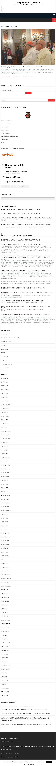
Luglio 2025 (4, 412)
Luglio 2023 (4, 480)
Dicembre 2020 (5, 574)
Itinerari (4, 360)
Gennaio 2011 (5, 692)
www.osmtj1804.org (6, 749)
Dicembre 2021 (5, 533)
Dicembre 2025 (5, 401)
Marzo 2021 (4, 563)
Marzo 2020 (4, 608)
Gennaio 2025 (5, 427)
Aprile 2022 (4, 525)
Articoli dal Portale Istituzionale (16, 235)
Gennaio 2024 (5, 461)
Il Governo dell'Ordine (6, 124)
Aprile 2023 (4, 488)
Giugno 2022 (4, 518)
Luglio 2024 (4, 446)
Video (2, 142)
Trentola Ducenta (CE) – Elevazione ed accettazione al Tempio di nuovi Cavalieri (26, 224)
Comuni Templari (6, 341)
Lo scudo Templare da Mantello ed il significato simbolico (28, 709)
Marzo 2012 (4, 658)
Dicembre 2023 (5, 465)
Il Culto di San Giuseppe (24, 706)
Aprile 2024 (4, 450)
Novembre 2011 (5, 665)
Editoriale (4, 349)
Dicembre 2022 (5, 503)
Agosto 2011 (4, 673)
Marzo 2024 (4, 454)
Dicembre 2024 (5, 431)
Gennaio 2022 (5, 529)
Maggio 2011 (4, 676)
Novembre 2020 (6, 578)
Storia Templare (5, 127)
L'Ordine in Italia (5, 130)
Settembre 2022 (6, 510)
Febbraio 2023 (5, 495)
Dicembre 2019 (5, 620)
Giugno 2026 (4, 386)
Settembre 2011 (5, 669)
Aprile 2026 (4, 393)
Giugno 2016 (4, 646)
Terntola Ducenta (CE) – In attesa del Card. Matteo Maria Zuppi (20, 210)
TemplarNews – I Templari (28, 3)
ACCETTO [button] (49, 762)
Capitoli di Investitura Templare (11, 337)
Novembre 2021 (5, 537)
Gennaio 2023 (5, 499)
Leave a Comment (28, 77)
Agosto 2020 (5, 590)
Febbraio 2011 (5, 688)
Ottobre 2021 (5, 540)
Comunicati (4, 345)
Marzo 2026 (4, 397)
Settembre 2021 (5, 544)
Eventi (3, 353)
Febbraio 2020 (5, 612)
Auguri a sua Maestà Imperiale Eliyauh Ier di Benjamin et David (21, 213)
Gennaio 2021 (5, 571)
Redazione (17, 77)
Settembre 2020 (6, 586)
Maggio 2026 (5, 389)
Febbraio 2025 (5, 423)
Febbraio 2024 (5, 457)
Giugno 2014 (4, 650)
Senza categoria (6, 364)
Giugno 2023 (4, 484)
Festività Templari (5, 133)
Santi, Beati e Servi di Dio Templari (9, 136)
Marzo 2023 (4, 491)
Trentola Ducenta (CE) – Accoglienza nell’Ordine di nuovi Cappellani (23, 228)
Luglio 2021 (4, 552)
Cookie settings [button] (40, 762)
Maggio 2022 (5, 522)
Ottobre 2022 (5, 506)
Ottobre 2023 (5, 472)
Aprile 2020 (4, 605)
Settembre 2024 (6, 438)
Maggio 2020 (5, 601)
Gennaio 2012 (5, 661)
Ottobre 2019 (5, 627)
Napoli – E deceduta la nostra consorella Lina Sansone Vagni (31, 724)
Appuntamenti (5, 334)
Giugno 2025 (4, 416)
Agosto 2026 (4, 378)
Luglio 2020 (4, 593)
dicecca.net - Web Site (13, 757)
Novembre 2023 (5, 469)
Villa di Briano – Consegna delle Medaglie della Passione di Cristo (22, 301)
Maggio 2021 (4, 556)
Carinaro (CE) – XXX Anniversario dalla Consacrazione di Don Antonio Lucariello (27, 67)
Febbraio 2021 (5, 567)
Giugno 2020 (5, 597)
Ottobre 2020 (5, 582)
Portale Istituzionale (6, 121)
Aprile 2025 (4, 420)
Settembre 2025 (5, 404)
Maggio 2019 (4, 635)
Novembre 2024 (6, 435)
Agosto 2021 (4, 548)
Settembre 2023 (6, 476)
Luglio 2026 (4, 382)
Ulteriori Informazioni (28, 764)
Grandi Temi (5, 356)
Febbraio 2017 (5, 642)
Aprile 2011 (4, 680)
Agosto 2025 (4, 408)
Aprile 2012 (4, 654)
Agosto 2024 (5, 442)
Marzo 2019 (4, 639)
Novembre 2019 (5, 624)
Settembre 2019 (5, 631)
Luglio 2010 (4, 695)
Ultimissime (4, 368)
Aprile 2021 (4, 559)
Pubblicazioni (4, 139)
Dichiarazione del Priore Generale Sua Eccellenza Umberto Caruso (23, 270)
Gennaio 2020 (5, 616)
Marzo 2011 (4, 684)
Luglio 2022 (4, 514)
